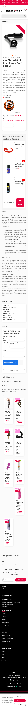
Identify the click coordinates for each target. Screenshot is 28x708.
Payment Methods (6, 635)
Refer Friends (5, 21)
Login (3, 654)
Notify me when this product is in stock (13, 120)
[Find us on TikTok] (21, 683)
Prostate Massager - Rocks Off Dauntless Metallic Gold (19, 415)
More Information (7, 301)
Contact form (4, 606)
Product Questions (8, 377)
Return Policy (4, 632)
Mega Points (4, 619)
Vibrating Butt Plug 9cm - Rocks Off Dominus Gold (8, 445)
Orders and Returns (6, 641)
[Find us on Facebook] (7, 683)
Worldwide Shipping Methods (8, 638)
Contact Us (4, 588)
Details (4, 211)
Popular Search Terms (6, 625)
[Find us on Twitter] (10, 683)
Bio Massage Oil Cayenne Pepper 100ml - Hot (19, 475)
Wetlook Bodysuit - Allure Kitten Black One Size (8, 414)
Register (3, 657)
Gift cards (4, 616)
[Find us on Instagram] (14, 683)
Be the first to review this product (12, 57)
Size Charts (4, 629)
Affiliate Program (5, 667)
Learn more (4, 704)
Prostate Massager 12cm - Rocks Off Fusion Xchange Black (18, 447)
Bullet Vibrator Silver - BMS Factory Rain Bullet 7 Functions (8, 535)
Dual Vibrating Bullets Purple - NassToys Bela (7, 476)
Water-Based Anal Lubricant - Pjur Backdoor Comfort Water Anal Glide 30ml (19, 183)
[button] (12, 55)
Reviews (4, 326)
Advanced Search (5, 622)
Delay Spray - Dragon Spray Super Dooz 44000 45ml (20, 164)
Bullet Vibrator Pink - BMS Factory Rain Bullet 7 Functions (19, 504)
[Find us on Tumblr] (17, 683)
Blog (3, 644)
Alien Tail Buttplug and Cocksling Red (19, 145)
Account (3, 651)
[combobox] (14, 16)
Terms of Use (5, 660)
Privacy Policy (5, 664)
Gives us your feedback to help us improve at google (14, 677)
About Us (4, 591)
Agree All (20, 700)
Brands (3, 613)
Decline (20, 704)
